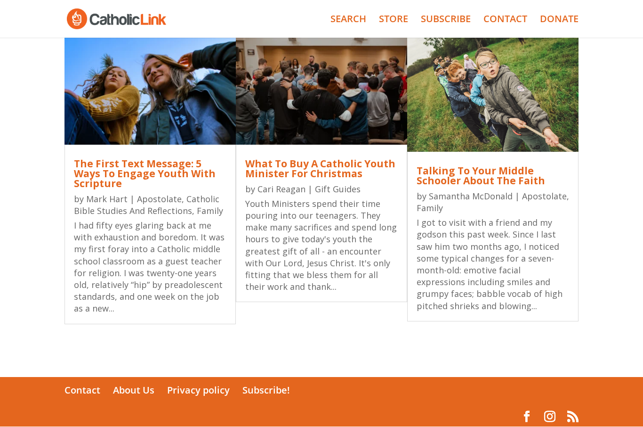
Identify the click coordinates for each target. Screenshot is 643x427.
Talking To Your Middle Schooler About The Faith (481, 175)
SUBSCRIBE (446, 20)
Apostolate (159, 199)
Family (210, 210)
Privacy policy (198, 390)
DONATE (559, 20)
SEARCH (348, 20)
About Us (133, 390)
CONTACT (505, 20)
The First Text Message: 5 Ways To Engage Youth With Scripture (145, 173)
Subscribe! (266, 390)
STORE (393, 20)
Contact (82, 390)
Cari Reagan (281, 189)
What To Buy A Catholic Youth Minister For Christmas (320, 168)
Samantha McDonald (471, 196)
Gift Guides (338, 189)
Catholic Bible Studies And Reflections (146, 204)
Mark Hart (107, 199)
